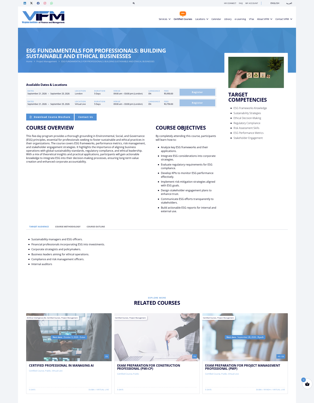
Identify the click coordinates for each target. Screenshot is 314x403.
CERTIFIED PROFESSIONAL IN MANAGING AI (61, 365)
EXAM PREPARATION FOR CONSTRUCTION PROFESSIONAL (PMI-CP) (148, 367)
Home (29, 61)
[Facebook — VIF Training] (38, 3)
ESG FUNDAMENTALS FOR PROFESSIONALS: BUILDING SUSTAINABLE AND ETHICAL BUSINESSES (107, 61)
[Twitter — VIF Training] (31, 3)
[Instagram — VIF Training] (45, 3)
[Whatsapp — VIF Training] (51, 3)
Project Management (46, 61)
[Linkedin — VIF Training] (24, 3)
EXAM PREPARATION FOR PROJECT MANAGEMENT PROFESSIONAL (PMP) (242, 367)
